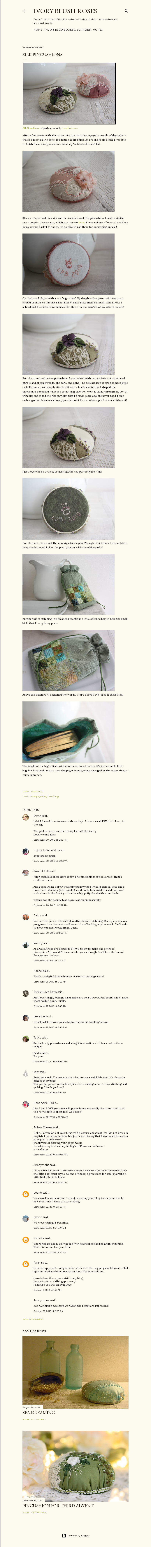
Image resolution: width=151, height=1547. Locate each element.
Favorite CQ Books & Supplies (67, 29)
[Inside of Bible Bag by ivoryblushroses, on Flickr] (68, 761)
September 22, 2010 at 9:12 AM (50, 1092)
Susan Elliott (41, 871)
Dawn (37, 815)
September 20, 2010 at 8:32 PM (50, 905)
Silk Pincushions (31, 128)
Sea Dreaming (38, 1412)
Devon (38, 1217)
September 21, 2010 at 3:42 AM (50, 981)
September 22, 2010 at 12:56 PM (50, 1182)
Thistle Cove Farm (45, 992)
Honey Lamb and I (46, 850)
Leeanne (39, 1016)
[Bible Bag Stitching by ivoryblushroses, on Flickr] (68, 690)
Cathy (37, 915)
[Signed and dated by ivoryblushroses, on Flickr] (68, 294)
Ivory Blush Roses (65, 11)
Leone (38, 1192)
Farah (37, 1262)
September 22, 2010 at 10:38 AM (51, 1117)
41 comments (38, 1419)
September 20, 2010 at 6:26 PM (50, 861)
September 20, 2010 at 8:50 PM (50, 932)
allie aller (39, 1238)
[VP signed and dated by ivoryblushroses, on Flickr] (68, 538)
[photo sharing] (69, 123)
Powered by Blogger (78, 1535)
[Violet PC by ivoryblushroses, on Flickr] (68, 467)
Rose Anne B (42, 1103)
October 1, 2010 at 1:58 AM (47, 1290)
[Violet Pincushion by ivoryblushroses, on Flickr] (68, 374)
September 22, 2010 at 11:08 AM (50, 1154)
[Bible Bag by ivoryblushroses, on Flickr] (68, 614)
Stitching (54, 796)
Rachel (38, 971)
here (81, 222)
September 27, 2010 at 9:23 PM (50, 1252)
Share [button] (25, 791)
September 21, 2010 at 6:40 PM (50, 1027)
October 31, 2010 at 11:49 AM (49, 1311)
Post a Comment (33, 1319)
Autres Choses (43, 1127)
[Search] (126, 10)
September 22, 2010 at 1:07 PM (50, 1206)
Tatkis (37, 1037)
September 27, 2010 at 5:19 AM (50, 1227)
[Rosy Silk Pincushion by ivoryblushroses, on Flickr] (68, 211)
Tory (36, 1072)
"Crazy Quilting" (39, 796)
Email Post (37, 791)
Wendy (38, 943)
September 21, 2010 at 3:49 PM (50, 1006)
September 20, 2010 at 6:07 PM (50, 839)
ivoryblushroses (69, 128)
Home (38, 29)
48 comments (38, 1512)
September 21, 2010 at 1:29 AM (50, 960)
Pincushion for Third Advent (58, 1505)
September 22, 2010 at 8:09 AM (50, 1061)
